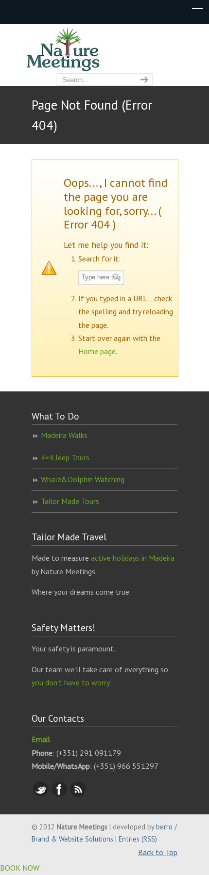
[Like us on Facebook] (59, 794)
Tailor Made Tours (70, 501)
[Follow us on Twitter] (41, 794)
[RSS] (78, 794)
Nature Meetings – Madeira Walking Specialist (104, 49)
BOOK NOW (19, 868)
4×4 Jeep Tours (65, 457)
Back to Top (157, 852)
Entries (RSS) (138, 838)
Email (41, 739)
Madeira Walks (64, 435)
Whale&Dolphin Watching (82, 479)
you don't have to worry (70, 682)
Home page (97, 351)
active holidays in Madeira (132, 558)
